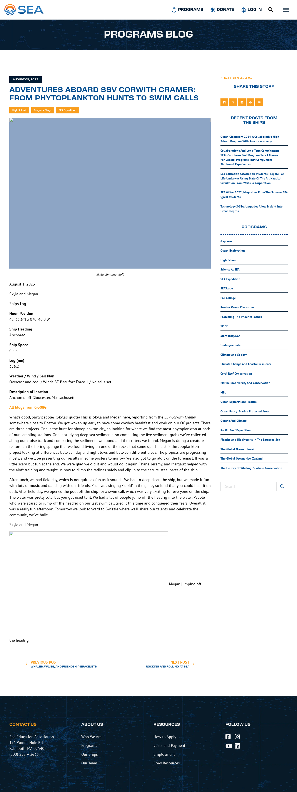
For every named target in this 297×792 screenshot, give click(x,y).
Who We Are (91, 736)
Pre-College (228, 298)
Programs (89, 745)
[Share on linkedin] (242, 102)
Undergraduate (230, 345)
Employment (164, 754)
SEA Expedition (67, 110)
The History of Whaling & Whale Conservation (251, 468)
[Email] (259, 102)
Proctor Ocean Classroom (237, 307)
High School (19, 110)
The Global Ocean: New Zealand (241, 458)
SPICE (224, 326)
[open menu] (286, 9)
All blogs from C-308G (28, 407)
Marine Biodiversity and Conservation (245, 383)
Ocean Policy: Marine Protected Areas (245, 411)
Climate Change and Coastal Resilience (246, 364)
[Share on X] (233, 102)
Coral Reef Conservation (236, 373)
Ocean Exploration (232, 250)
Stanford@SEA (230, 336)
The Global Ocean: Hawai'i (237, 449)
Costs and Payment (169, 745)
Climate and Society (233, 355)
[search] (282, 486)
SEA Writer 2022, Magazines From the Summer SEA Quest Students (253, 194)
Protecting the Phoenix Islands (241, 317)
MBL (223, 392)
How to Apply (165, 736)
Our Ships (89, 754)
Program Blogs (43, 110)
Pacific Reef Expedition (235, 430)
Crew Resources (167, 762)
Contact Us (23, 725)
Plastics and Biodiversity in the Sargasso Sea (250, 440)
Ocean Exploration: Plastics (238, 402)
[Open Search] (270, 9)
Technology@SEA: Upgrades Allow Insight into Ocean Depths (251, 208)
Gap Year (226, 241)
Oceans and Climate (233, 421)
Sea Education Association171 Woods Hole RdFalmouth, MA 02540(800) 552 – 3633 (31, 745)
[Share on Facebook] (224, 102)
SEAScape (226, 288)
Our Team (89, 762)
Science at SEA (229, 269)
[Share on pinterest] (250, 102)
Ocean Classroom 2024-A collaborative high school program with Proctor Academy (249, 139)
